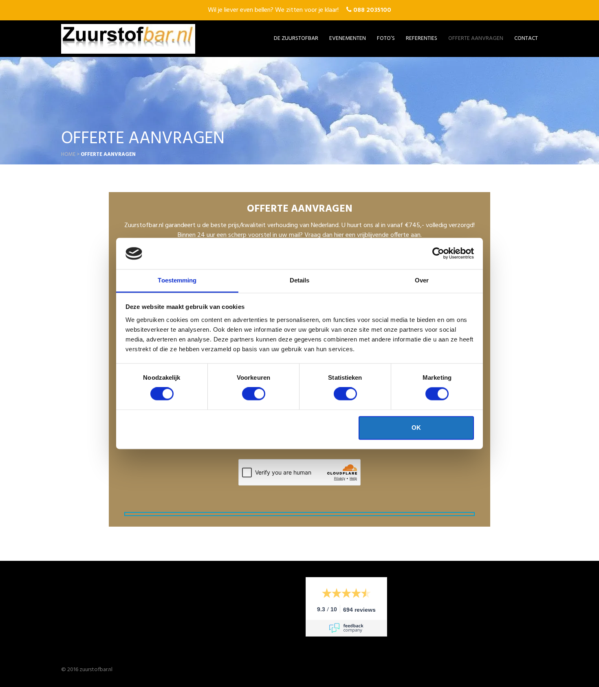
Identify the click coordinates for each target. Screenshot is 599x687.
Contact (526, 38)
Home (68, 154)
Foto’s (386, 38)
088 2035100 (371, 10)
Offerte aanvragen (475, 38)
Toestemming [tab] (177, 280)
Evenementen (347, 38)
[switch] (253, 393)
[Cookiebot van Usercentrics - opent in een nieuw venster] (438, 253)
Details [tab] (300, 280)
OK (416, 427)
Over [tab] (422, 280)
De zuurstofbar (296, 38)
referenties (421, 38)
